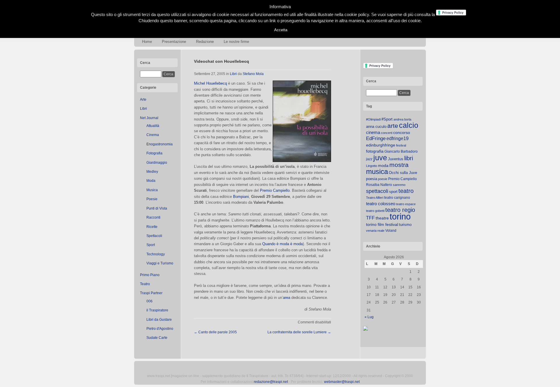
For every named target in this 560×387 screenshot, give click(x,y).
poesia (371, 179)
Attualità (152, 126)
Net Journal (149, 118)
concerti (386, 133)
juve (380, 158)
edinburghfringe (380, 145)
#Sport (387, 119)
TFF (370, 217)
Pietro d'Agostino (159, 329)
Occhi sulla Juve (403, 172)
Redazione (205, 41)
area (286, 297)
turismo (405, 224)
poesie (382, 179)
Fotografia (154, 153)
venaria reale (375, 230)
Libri (143, 109)
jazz (369, 159)
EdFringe (376, 138)
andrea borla (402, 119)
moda (383, 165)
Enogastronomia (159, 144)
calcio (408, 125)
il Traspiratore (157, 310)
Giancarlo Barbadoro (401, 151)
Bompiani (241, 196)
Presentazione (174, 41)
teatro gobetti (375, 210)
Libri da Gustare (159, 320)
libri (408, 158)
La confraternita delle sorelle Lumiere (299, 332)
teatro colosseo (380, 203)
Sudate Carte (156, 338)
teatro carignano (397, 198)
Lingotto (371, 166)
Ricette (152, 227)
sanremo (399, 184)
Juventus (395, 159)
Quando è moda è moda (282, 244)
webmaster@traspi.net (342, 382)
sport (393, 191)
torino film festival (382, 224)
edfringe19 (397, 138)
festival (401, 145)
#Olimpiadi (373, 119)
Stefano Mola (253, 74)
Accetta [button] (280, 30)
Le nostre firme (236, 41)
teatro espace (406, 204)
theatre (382, 218)
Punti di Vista (156, 208)
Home (147, 41)
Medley (152, 172)
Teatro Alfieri (374, 197)
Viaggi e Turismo (159, 263)
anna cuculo (376, 126)
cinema (373, 132)
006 (149, 301)
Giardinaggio (156, 163)
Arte (143, 99)
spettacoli (377, 191)
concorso (401, 132)
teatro (406, 191)
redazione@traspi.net (271, 382)
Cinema (152, 135)
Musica (152, 190)
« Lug (369, 317)
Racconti (153, 217)
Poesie (152, 199)
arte (392, 125)
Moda (150, 181)
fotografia (375, 151)
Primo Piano (150, 275)
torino (400, 216)
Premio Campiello (275, 190)
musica (377, 171)
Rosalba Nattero (379, 185)
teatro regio (400, 210)
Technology (155, 254)
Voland (390, 231)
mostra (399, 164)
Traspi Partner (151, 293)
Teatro (145, 284)
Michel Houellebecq (210, 83)
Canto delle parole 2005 (215, 332)
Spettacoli (154, 236)
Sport (150, 245)
